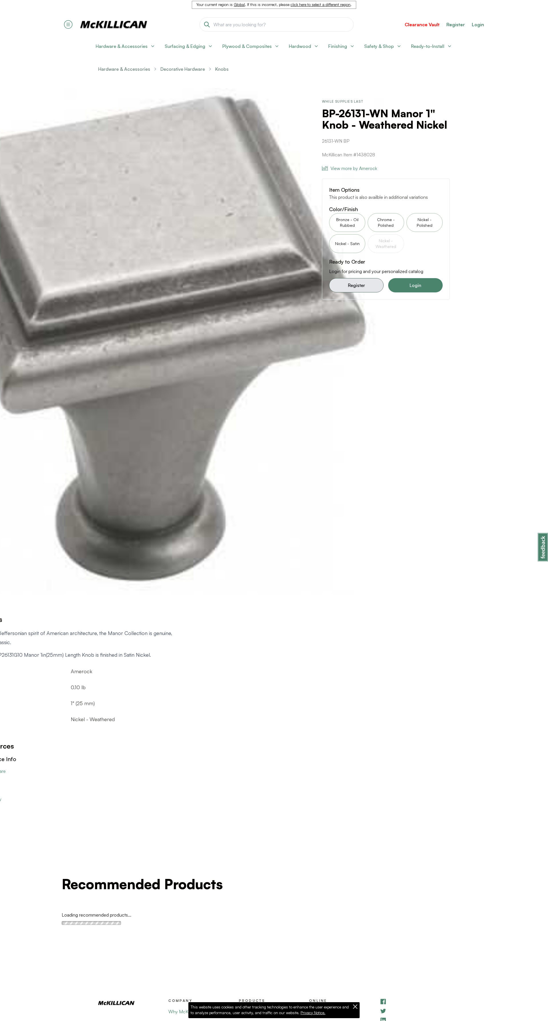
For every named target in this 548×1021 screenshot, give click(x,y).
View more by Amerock (354, 168)
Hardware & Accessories (124, 69)
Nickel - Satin (347, 243)
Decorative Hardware (182, 69)
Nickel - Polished (424, 222)
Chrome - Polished (386, 222)
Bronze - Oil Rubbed (347, 222)
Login (478, 24)
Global (239, 4)
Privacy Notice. (313, 1012)
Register (356, 285)
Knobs (222, 69)
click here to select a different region (320, 4)
